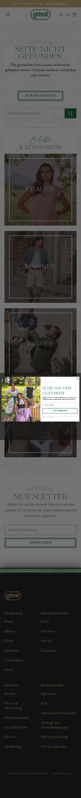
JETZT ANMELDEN (60, 411)
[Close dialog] (77, 378)
